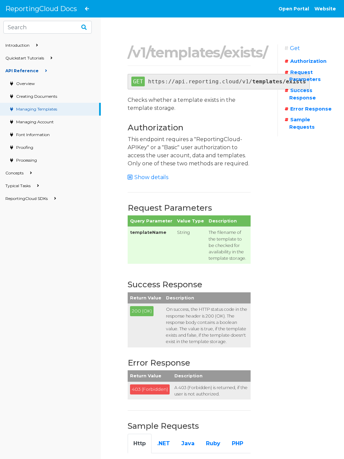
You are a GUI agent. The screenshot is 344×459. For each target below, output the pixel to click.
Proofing (24, 147)
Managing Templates (36, 109)
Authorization (308, 61)
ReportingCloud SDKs (27, 198)
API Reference (22, 70)
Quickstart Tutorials (25, 57)
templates (185, 52)
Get (295, 48)
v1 (139, 52)
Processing (26, 160)
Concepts (15, 172)
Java (188, 443)
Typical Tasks (18, 185)
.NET (163, 443)
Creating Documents (36, 96)
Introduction (18, 45)
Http (139, 443)
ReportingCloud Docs (41, 9)
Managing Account (34, 121)
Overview (25, 83)
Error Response (311, 109)
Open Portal (293, 8)
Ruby (213, 443)
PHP (237, 443)
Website (325, 8)
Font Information (32, 134)
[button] (151, 177)
